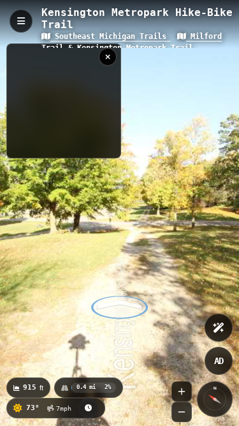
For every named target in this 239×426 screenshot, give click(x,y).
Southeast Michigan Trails (110, 36)
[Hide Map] (108, 57)
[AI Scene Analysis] (219, 328)
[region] (63, 101)
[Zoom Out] (181, 412)
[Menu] (21, 21)
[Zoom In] (181, 391)
